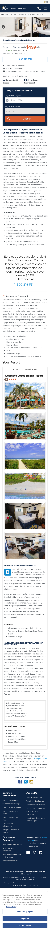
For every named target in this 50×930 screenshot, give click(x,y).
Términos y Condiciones (35, 801)
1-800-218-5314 (25, 284)
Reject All (25, 918)
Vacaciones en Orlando (11, 800)
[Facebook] (28, 852)
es (47, 2)
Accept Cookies (25, 925)
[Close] (47, 891)
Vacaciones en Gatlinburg (12, 807)
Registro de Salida (12, 106)
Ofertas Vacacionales (10, 861)
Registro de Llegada (13, 95)
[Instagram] (34, 852)
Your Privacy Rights (25, 911)
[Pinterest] (40, 852)
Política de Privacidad (34, 797)
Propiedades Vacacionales (35, 805)
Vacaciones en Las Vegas (11, 804)
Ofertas (13, 14)
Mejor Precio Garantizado (35, 808)
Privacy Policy (11, 907)
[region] (25, 909)
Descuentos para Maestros (12, 844)
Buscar (27, 118)
